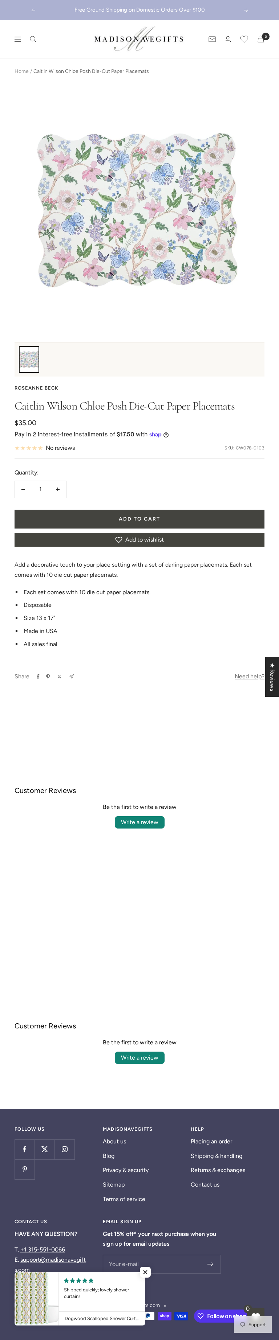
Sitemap (114, 1184)
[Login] (228, 39)
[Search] (33, 39)
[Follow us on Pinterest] (25, 1169)
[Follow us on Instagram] (64, 1149)
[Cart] (260, 39)
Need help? (249, 676)
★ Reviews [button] (272, 677)
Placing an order (211, 1141)
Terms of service (124, 1199)
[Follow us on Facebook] (25, 1149)
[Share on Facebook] (38, 676)
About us (114, 1141)
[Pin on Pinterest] (48, 676)
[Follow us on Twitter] (44, 1149)
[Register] (210, 1264)
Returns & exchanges (218, 1170)
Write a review (139, 822)
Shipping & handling (216, 1155)
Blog (108, 1155)
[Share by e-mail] (71, 676)
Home (22, 71)
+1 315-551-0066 (42, 1249)
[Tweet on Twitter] (59, 676)
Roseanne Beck (36, 388)
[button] (139, 540)
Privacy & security (126, 1170)
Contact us (205, 1184)
